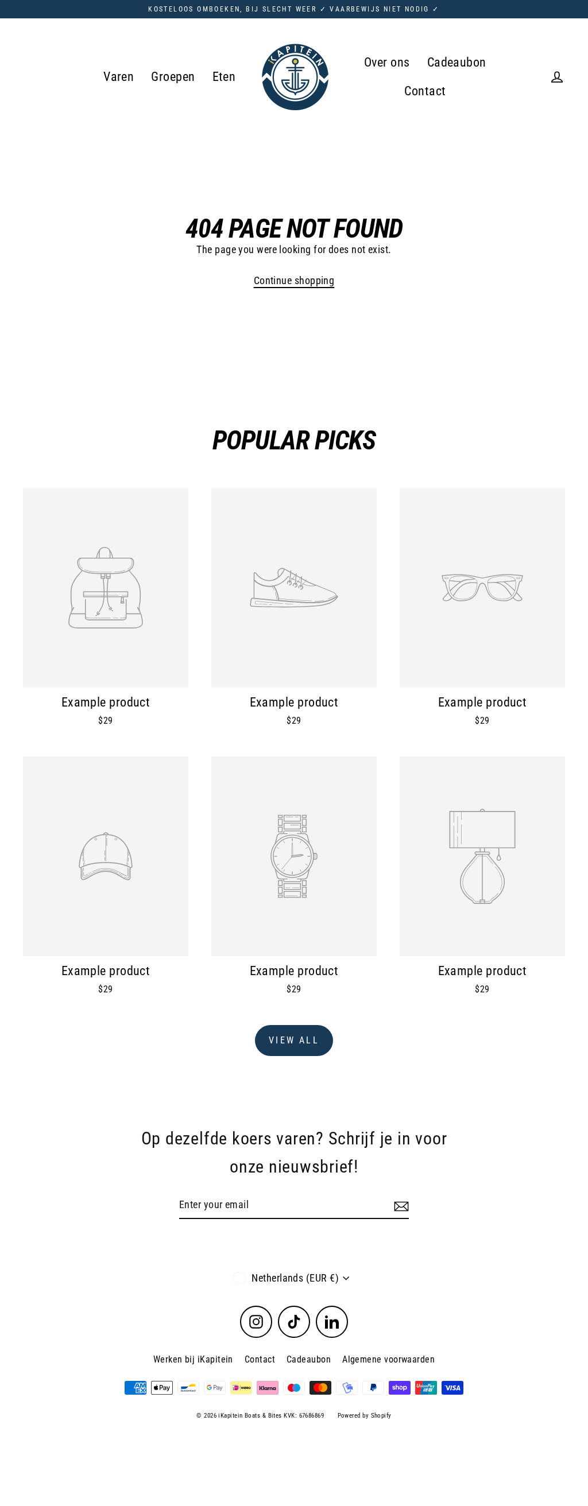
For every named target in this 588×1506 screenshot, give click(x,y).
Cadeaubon (456, 62)
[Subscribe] (399, 1205)
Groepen (173, 76)
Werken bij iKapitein (193, 1359)
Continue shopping (294, 280)
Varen (118, 76)
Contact (425, 91)
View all (294, 1040)
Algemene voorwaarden (388, 1359)
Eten (224, 76)
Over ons (387, 62)
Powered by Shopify (365, 1415)
